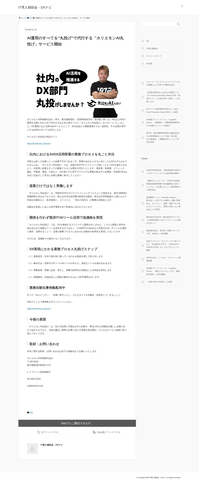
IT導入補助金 (152, 48)
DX (31, 412)
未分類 (149, 63)
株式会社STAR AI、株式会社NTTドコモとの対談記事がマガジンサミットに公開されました (163, 220)
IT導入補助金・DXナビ (35, 7)
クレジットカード (154, 56)
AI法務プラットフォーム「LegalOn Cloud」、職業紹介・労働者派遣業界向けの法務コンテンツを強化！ (163, 122)
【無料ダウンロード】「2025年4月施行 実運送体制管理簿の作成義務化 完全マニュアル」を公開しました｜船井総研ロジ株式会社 (163, 185)
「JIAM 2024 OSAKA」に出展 (159, 282)
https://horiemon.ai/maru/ (39, 143)
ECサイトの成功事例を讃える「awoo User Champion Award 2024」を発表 (162, 110)
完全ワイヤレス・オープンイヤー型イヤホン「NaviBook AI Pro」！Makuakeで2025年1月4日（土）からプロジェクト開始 (163, 245)
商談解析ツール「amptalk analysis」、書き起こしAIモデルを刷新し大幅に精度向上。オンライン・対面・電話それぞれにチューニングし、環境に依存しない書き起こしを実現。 (163, 203)
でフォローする (49, 432)
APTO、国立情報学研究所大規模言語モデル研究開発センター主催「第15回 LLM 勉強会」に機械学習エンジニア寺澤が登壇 (163, 137)
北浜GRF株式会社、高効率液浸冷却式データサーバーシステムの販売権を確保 (163, 171)
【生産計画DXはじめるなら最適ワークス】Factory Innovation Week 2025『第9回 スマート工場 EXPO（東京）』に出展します (163, 97)
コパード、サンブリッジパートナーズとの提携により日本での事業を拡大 (163, 83)
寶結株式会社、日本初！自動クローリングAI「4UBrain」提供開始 (163, 232)
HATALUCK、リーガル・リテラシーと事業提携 (163, 259)
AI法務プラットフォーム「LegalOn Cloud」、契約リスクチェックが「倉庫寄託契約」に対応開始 (163, 271)
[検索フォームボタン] (178, 24)
